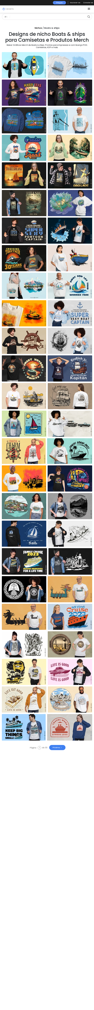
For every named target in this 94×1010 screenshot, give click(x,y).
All (6, 17)
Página (33, 747)
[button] (75, 2)
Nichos (38, 28)
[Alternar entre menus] (89, 9)
